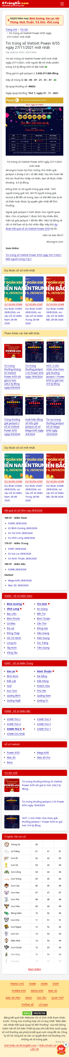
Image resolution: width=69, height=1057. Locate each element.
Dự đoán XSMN (13, 304)
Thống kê (27, 1004)
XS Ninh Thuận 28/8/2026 (22, 558)
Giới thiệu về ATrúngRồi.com (20, 1045)
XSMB (32, 983)
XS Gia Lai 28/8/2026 (19, 553)
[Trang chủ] (15, 4)
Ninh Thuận (26, 22)
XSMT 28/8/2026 (17, 548)
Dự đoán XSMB (55, 304)
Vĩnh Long (53, 22)
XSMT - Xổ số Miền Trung (18, 663)
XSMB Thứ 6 (14, 728)
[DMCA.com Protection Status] (34, 1013)
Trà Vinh (40, 22)
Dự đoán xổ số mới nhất (19, 270)
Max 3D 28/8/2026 (18, 585)
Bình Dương (36, 18)
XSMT (56, 983)
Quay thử (57, 997)
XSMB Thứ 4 (14, 724)
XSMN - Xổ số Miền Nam (18, 595)
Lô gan (43, 1004)
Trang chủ (17, 983)
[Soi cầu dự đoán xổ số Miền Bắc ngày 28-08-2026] (55, 289)
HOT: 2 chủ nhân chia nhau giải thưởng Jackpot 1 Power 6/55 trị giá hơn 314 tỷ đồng (42, 821)
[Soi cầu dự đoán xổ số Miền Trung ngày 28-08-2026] (34, 289)
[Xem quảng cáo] (61, 1049)
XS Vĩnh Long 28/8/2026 (21, 537)
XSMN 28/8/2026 (17, 523)
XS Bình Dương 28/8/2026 (22, 528)
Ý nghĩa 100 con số (15, 836)
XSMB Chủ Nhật (16, 733)
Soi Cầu (41, 997)
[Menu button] (62, 4)
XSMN (44, 983)
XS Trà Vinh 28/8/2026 (20, 533)
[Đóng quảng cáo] (66, 1044)
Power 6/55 (13, 752)
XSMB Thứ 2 (14, 719)
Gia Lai (50, 18)
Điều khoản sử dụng (51, 1045)
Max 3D (11, 757)
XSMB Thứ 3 (44, 719)
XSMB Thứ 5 (44, 724)
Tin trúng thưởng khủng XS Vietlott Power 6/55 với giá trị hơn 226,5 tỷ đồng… (42, 785)
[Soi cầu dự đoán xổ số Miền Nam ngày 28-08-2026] (13, 289)
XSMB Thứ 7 (44, 728)
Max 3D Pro (43, 757)
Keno (10, 762)
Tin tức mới (10, 772)
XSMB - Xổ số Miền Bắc (17, 711)
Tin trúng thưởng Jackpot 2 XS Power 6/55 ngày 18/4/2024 (43, 803)
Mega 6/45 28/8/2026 (20, 580)
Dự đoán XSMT (34, 304)
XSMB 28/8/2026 (17, 569)
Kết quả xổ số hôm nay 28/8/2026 (23, 510)
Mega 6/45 (43, 752)
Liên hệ (34, 1049)
